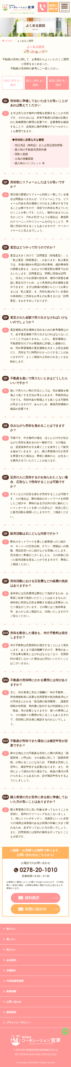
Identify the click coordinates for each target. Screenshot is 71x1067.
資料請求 (11, 1012)
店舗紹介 (11, 970)
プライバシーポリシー (18, 1022)
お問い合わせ (13, 1001)
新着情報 (11, 991)
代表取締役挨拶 (15, 980)
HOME (8, 41)
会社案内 (11, 960)
